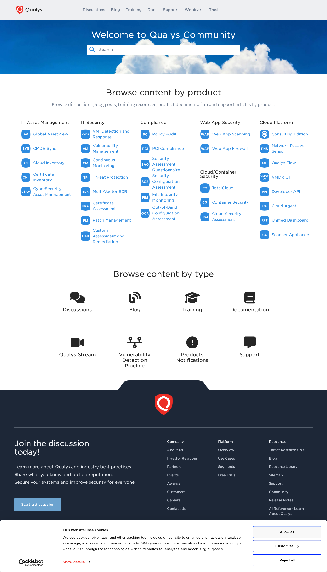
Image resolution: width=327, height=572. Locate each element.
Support (171, 10)
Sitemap (276, 475)
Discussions (94, 10)
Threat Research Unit (286, 450)
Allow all (287, 532)
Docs (152, 10)
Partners (174, 467)
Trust (214, 10)
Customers (176, 492)
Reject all (287, 560)
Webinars (194, 10)
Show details (74, 562)
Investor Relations (182, 458)
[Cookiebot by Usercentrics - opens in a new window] (31, 562)
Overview (226, 450)
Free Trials (226, 475)
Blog (115, 10)
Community (278, 492)
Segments (226, 467)
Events (173, 475)
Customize (284, 546)
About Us (175, 450)
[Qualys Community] (29, 10)
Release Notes (281, 500)
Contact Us (176, 508)
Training (133, 10)
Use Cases (226, 458)
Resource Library (283, 467)
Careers (173, 500)
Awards (173, 483)
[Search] (92, 50)
